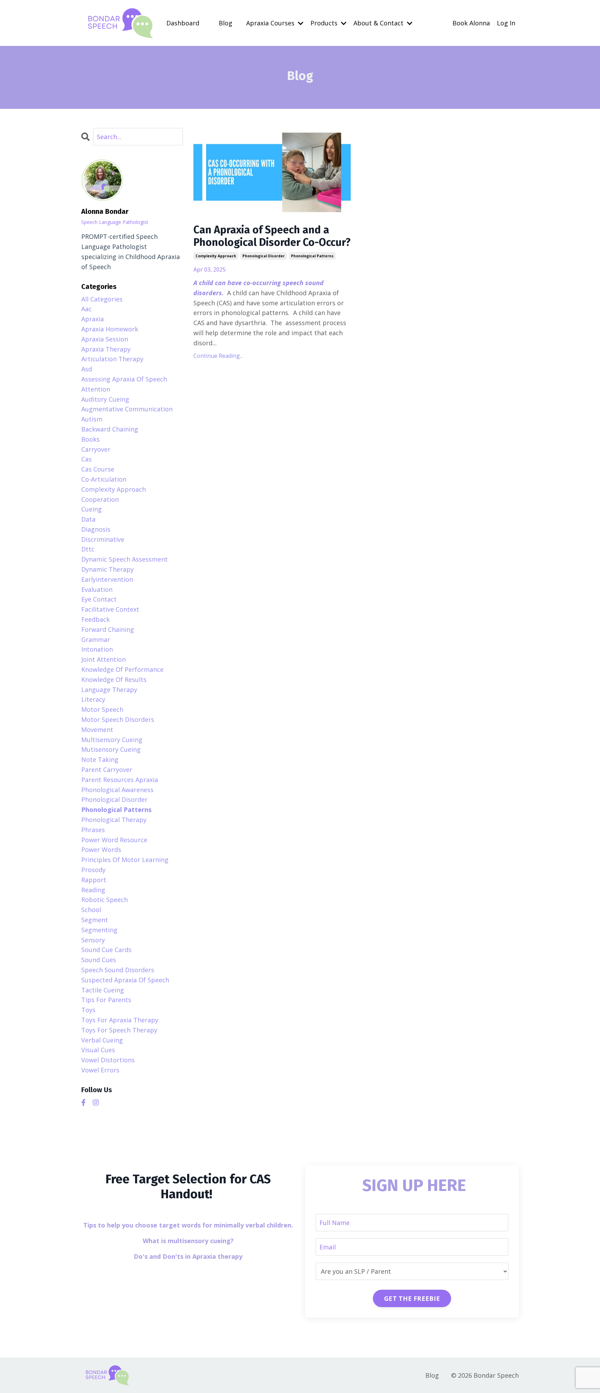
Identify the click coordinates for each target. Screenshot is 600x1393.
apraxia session (104, 339)
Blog (225, 23)
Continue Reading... (218, 356)
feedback (95, 619)
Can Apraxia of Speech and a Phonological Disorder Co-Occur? (272, 236)
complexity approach (215, 255)
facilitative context (110, 609)
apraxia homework (109, 329)
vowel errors (100, 1070)
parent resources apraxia (119, 779)
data (88, 519)
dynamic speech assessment (124, 559)
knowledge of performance (122, 669)
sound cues (98, 960)
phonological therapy (114, 819)
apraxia (92, 319)
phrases (93, 830)
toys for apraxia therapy (119, 1020)
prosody (93, 869)
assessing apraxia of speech (124, 379)
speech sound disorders (117, 970)
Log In (506, 23)
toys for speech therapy (119, 1030)
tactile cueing (102, 990)
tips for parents (106, 1000)
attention (95, 389)
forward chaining (107, 629)
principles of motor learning (124, 859)
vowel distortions (108, 1060)
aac (86, 309)
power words (101, 849)
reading (93, 890)
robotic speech (104, 899)
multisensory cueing (111, 739)
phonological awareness (117, 790)
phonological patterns (312, 255)
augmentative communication (127, 409)
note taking (99, 759)
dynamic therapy (107, 569)
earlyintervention (107, 579)
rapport (93, 880)
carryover (95, 449)
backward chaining (109, 429)
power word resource (114, 840)
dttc (87, 549)
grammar (95, 639)
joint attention (103, 659)
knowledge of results (114, 679)
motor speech (102, 709)
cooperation (100, 499)
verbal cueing (102, 1040)
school (91, 909)
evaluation (96, 589)
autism (91, 419)
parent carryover (106, 769)
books (90, 439)
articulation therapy (112, 359)
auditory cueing (105, 399)
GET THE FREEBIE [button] (412, 1298)
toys (88, 1010)
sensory (93, 940)
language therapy (109, 689)
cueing (91, 509)
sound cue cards (106, 949)
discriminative (102, 539)
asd (86, 369)
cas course (97, 469)
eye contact (99, 599)
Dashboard (182, 23)
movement (97, 729)
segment (94, 920)
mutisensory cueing (111, 749)
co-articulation (103, 479)
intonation (97, 649)
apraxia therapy (106, 349)
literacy (93, 699)
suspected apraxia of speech (125, 980)
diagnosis (95, 529)
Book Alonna (471, 23)
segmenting (99, 930)
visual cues (98, 1050)
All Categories (102, 299)
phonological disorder (263, 255)
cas (86, 459)
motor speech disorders (117, 719)
